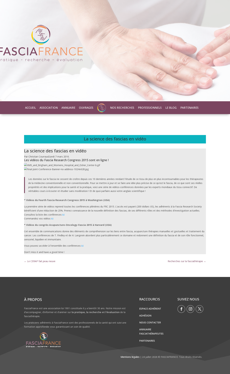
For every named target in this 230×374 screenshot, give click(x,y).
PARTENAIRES (189, 108)
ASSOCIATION (49, 108)
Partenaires (147, 340)
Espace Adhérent (150, 308)
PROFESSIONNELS (150, 108)
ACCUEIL (30, 108)
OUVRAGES (86, 108)
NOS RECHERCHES (122, 108)
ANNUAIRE (68, 108)
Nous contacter (150, 322)
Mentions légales (130, 356)
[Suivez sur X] (199, 309)
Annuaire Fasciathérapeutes (151, 331)
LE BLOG (171, 108)
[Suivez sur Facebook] (181, 309)
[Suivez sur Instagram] (190, 309)
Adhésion (145, 315)
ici (63, 214)
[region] (115, 50)
